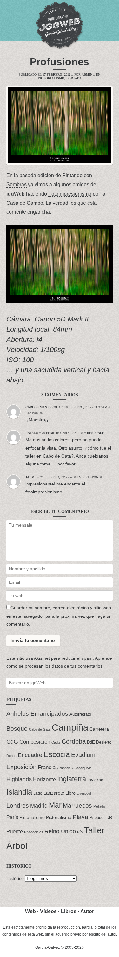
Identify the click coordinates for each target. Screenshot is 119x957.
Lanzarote (53, 792)
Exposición (21, 766)
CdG (12, 742)
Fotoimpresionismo (69, 193)
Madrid (39, 805)
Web (30, 911)
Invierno (95, 779)
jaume (30, 477)
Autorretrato (80, 714)
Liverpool (84, 793)
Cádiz (55, 742)
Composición (34, 742)
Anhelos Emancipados (37, 713)
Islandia (19, 792)
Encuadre (30, 755)
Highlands (19, 779)
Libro (70, 793)
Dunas (11, 756)
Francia (47, 767)
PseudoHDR (100, 817)
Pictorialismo (51, 78)
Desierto (103, 742)
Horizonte (44, 779)
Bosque (17, 728)
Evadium (83, 754)
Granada (63, 768)
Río (80, 832)
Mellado (99, 806)
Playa (80, 817)
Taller (94, 830)
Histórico (15, 878)
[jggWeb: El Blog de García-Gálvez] (59, 25)
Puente (14, 832)
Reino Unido (60, 831)
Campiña (70, 727)
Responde (34, 413)
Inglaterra (71, 779)
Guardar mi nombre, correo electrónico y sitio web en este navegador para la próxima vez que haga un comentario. (59, 616)
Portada (74, 78)
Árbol (16, 846)
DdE (91, 742)
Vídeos (48, 911)
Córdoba (74, 741)
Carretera (99, 729)
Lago (37, 793)
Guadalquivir (81, 768)
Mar (55, 805)
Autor (87, 911)
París (12, 817)
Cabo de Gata (39, 729)
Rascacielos (33, 832)
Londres (17, 805)
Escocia (56, 754)
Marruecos (77, 805)
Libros (68, 911)
